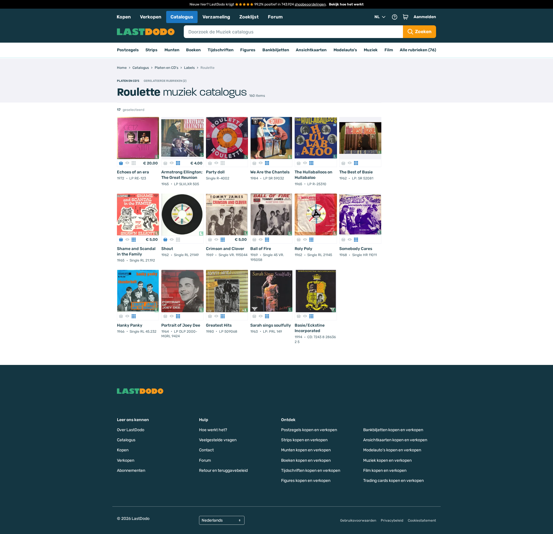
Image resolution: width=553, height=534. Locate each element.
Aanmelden (425, 16)
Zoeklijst (249, 17)
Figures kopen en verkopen (305, 480)
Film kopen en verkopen (384, 470)
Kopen (124, 17)
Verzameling (216, 17)
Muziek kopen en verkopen (387, 460)
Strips (151, 50)
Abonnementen (131, 470)
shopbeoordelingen (310, 4)
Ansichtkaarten (311, 50)
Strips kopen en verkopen (304, 440)
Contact (206, 450)
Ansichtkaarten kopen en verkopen (395, 440)
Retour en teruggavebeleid (223, 470)
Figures (247, 50)
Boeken (193, 50)
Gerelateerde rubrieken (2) (165, 81)
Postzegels (128, 50)
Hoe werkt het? (213, 429)
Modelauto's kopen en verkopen (392, 450)
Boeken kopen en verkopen (306, 460)
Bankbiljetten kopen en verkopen (393, 429)
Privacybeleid (392, 520)
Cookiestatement (422, 520)
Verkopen (150, 17)
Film (389, 50)
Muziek (371, 50)
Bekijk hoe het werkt (346, 4)
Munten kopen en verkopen (306, 450)
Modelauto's (345, 50)
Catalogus (182, 17)
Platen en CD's (128, 81)
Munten (171, 50)
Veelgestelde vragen (217, 440)
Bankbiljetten (275, 50)
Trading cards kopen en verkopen (393, 480)
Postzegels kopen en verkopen (309, 429)
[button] (405, 17)
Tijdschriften (221, 50)
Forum (275, 17)
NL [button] (377, 16)
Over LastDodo (130, 429)
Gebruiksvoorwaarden (358, 520)
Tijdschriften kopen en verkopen (310, 470)
